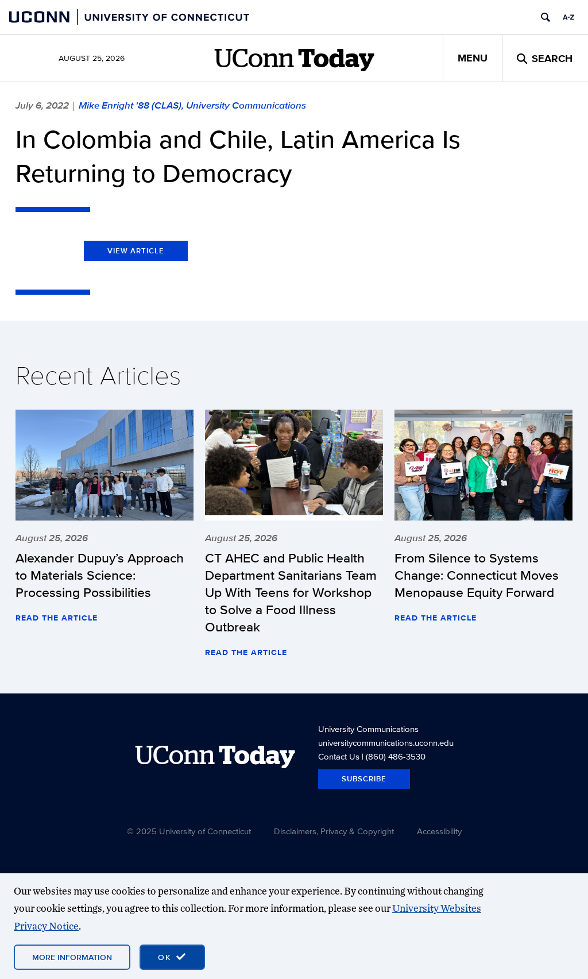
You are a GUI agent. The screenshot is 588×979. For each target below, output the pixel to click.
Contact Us (338, 756)
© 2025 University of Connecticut (189, 831)
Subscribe (364, 778)
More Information (72, 957)
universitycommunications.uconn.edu (386, 743)
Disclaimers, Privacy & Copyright (334, 831)
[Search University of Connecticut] (545, 17)
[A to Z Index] (568, 17)
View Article (135, 250)
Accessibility (439, 831)
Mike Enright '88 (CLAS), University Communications (192, 105)
